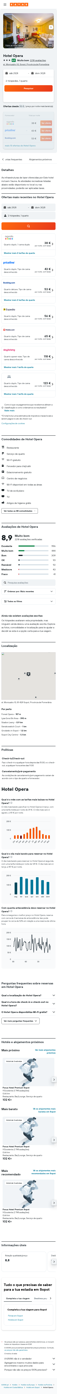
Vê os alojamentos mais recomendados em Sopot (43, 1172)
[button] (5, 4)
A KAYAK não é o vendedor (18, 1358)
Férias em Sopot (15, 1315)
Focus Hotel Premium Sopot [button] (16, 1087)
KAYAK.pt (5, 1385)
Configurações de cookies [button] (13, 423)
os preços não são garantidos (15, 1350)
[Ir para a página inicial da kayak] (19, 4)
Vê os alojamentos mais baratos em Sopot (44, 1110)
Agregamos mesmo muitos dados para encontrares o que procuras (24, 1364)
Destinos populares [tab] (44, 1298)
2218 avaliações (38, 60)
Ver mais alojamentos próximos (45, 1051)
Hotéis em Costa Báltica (13, 1387)
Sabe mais (9, 410)
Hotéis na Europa (27, 1385)
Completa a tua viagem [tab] (18, 1298)
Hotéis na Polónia (45, 1385)
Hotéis (14, 1385)
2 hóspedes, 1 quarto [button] (17, 80)
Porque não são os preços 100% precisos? (25, 1369)
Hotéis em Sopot (15, 1319)
